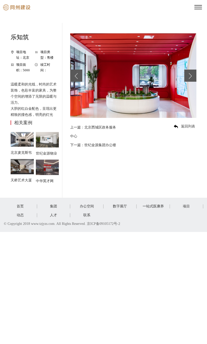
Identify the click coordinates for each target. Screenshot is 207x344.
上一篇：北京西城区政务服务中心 (93, 131)
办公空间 (87, 206)
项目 (186, 206)
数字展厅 (120, 206)
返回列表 (188, 126)
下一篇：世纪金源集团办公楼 (93, 145)
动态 (20, 215)
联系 (86, 215)
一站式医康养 (153, 206)
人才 (53, 215)
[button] (76, 76)
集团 (53, 206)
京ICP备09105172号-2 (104, 224)
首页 (20, 206)
